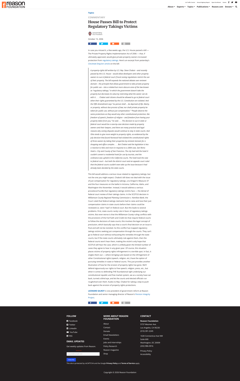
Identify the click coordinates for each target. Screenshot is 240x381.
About (170, 6)
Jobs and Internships (112, 342)
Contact (106, 327)
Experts (180, 6)
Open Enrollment (216, 2)
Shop (105, 353)
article (99, 63)
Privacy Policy (146, 351)
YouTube (73, 332)
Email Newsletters (111, 335)
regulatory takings (110, 60)
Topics (190, 6)
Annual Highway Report (203, 2)
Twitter (72, 324)
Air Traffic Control (190, 2)
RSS (70, 336)
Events (224, 2)
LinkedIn (73, 328)
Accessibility (145, 354)
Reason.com (217, 6)
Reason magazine (111, 350)
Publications (202, 6)
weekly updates (77, 346)
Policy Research (110, 346)
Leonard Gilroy (96, 291)
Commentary (96, 17)
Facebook (73, 321)
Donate (228, 6)
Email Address (74, 350)
